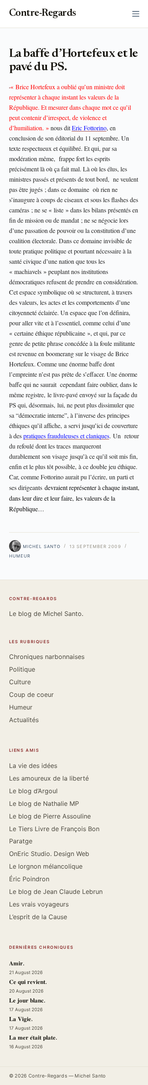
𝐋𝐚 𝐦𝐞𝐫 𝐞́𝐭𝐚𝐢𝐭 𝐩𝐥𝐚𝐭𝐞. (33, 1038)
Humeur (20, 556)
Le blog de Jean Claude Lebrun (56, 891)
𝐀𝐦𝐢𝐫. (16, 964)
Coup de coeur (31, 694)
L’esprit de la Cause (38, 917)
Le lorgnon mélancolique (45, 866)
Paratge (20, 841)
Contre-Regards (42, 14)
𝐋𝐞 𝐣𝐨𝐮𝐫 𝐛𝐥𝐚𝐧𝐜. (27, 1001)
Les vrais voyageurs (39, 904)
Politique (22, 669)
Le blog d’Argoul (33, 791)
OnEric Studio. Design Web (49, 854)
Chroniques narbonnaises (46, 657)
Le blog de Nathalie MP (44, 803)
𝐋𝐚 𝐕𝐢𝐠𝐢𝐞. (21, 1020)
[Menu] (135, 13)
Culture (20, 682)
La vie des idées (33, 766)
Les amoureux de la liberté (49, 778)
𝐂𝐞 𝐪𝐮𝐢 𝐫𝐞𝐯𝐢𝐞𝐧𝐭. (28, 983)
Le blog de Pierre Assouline (50, 816)
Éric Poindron (29, 879)
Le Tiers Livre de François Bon (54, 829)
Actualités (24, 720)
